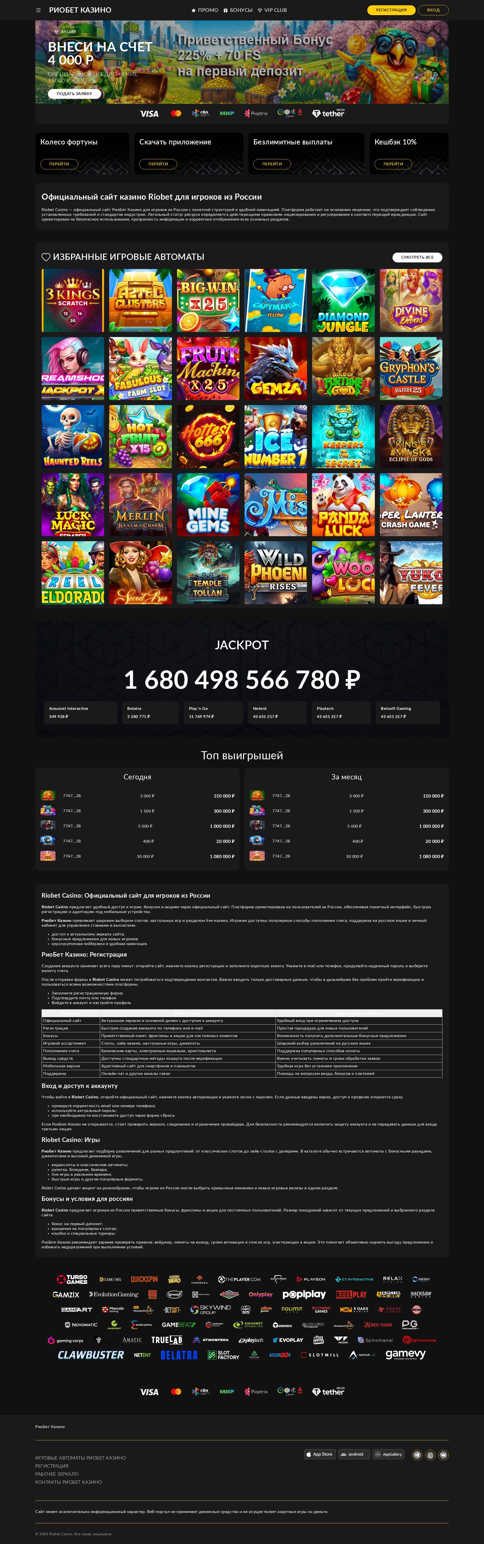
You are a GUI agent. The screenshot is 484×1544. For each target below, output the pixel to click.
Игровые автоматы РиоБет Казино (80, 1458)
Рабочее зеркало (57, 1474)
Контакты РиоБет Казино (68, 1482)
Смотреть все (417, 257)
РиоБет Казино (80, 10)
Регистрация (391, 10)
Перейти (59, 164)
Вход (433, 10)
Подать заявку (74, 94)
